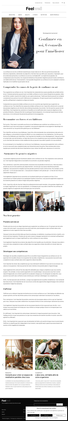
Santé (20, 14)
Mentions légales (5, 418)
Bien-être (12, 14)
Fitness (35, 14)
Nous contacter (56, 2)
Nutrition (44, 14)
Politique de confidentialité (16, 418)
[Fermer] (66, 407)
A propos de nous (38, 2)
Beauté (27, 14)
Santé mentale (54, 14)
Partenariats (47, 2)
